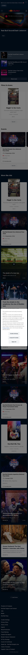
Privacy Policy (6, 327)
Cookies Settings (14, 333)
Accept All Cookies (14, 337)
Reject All (14, 341)
